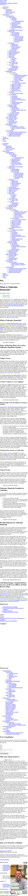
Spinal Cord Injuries (13, 700)
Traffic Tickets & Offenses (12, 117)
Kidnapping (14, 18)
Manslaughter (14, 25)
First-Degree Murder (16, 26)
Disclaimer (6, 892)
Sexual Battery (14, 66)
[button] (14, 614)
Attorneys (5, 8)
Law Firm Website (4, 891)
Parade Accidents (15, 112)
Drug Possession (15, 35)
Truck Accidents (15, 81)
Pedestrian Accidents (16, 90)
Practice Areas (6, 14)
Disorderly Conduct (13, 53)
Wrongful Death (12, 116)
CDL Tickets (11, 120)
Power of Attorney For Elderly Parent (17, 725)
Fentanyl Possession (18, 37)
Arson (12, 28)
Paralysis (13, 101)
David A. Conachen (10, 12)
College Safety (5, 633)
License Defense (9, 130)
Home (1, 283)
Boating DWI (14, 44)
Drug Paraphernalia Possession (18, 41)
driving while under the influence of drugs (17, 407)
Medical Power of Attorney (17, 126)
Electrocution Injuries (13, 114)
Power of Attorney (13, 125)
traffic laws (6, 454)
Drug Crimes (12, 31)
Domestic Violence (15, 23)
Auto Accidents (5, 627)
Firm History (6, 7)
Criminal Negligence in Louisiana (10, 612)
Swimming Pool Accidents (12, 719)
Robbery (13, 61)
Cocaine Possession (18, 36)
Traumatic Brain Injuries (16, 102)
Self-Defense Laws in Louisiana (10, 606)
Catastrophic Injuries (16, 98)
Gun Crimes (11, 56)
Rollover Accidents (15, 86)
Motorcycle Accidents (16, 85)
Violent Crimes (12, 17)
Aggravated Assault (15, 22)
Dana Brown (9, 9)
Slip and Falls (14, 107)
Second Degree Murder (16, 27)
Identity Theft (14, 63)
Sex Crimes (11, 65)
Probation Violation (13, 68)
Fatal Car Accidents (18, 80)
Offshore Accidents (13, 115)
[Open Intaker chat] (12, 895)
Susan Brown (9, 10)
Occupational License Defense (15, 133)
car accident (15, 299)
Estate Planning (9, 124)
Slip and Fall (8, 717)
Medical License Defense (14, 135)
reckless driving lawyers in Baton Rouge (11, 375)
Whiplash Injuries (15, 103)
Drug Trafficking (15, 34)
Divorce (3, 638)
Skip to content (3, 0)
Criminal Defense (10, 16)
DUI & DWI (11, 43)
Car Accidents (14, 74)
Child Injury (11, 92)
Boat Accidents (14, 89)
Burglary (13, 59)
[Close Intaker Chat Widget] (26, 863)
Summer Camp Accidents (17, 93)
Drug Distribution (15, 32)
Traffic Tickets (5, 659)
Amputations (14, 95)
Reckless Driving (12, 70)
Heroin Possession (18, 39)
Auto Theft (14, 58)
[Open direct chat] (24, 863)
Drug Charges (4, 641)
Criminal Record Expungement (16, 30)
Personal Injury (9, 71)
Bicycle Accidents (13, 104)
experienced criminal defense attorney (15, 304)
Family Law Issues (6, 650)
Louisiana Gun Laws (7, 610)
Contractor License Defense (15, 134)
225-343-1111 (12, 317)
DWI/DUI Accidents (16, 84)
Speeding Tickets (12, 119)
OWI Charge (14, 49)
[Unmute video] (18, 877)
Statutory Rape (14, 67)
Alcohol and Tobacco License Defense (17, 132)
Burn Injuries (14, 97)
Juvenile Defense (12, 50)
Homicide (13, 19)
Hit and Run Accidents (19, 76)
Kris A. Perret (9, 13)
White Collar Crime (13, 62)
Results (4, 137)
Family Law (5, 728)
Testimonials (6, 138)
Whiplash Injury (9, 713)
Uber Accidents (17, 79)
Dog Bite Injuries (15, 108)
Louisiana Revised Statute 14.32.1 (14, 323)
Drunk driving (3, 407)
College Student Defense (14, 52)
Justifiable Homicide (19, 21)
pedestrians (2, 327)
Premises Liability (13, 106)
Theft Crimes (12, 57)
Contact (4, 141)
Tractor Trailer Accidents (20, 83)
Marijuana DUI (14, 45)
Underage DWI (15, 48)
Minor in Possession (16, 46)
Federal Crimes (12, 54)
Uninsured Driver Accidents (20, 75)
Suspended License (13, 121)
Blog (4, 139)
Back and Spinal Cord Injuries (18, 99)
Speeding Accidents (15, 88)
